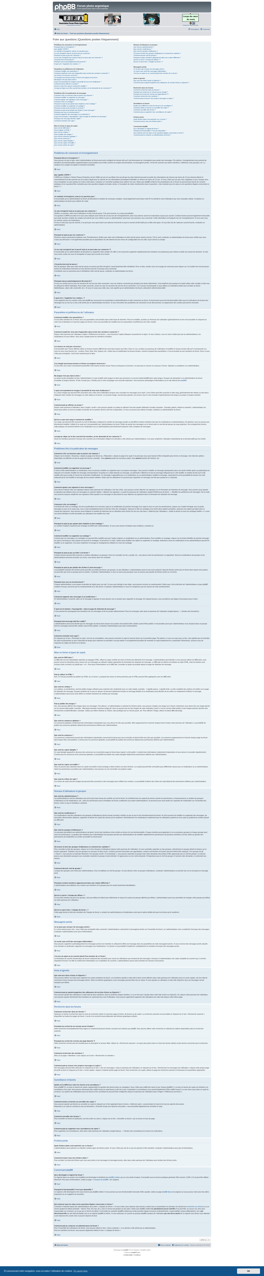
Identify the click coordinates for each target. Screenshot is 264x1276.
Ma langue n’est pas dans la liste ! (65, 79)
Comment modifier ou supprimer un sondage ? (69, 106)
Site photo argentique (151, 25)
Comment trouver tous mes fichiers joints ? (148, 121)
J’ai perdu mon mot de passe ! (64, 59)
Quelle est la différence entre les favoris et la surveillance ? (153, 105)
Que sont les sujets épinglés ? (64, 141)
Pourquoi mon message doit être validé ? (67, 118)
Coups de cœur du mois (190, 25)
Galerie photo (112, 25)
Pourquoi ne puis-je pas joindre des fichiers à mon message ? (74, 110)
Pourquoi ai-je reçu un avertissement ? (67, 112)
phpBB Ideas (167, 1192)
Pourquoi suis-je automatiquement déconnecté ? (70, 62)
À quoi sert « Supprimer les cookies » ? (67, 64)
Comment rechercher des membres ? (146, 96)
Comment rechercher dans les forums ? (147, 90)
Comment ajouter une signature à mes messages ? (71, 99)
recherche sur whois (194, 1207)
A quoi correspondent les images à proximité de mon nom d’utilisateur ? (77, 82)
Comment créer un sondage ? (64, 102)
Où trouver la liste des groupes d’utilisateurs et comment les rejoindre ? (157, 53)
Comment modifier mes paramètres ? (66, 71)
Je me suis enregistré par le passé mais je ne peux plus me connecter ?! (78, 57)
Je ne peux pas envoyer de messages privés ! (149, 69)
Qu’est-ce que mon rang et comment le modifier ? (70, 86)
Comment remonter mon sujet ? (64, 121)
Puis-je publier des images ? (63, 134)
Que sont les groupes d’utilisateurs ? (146, 51)
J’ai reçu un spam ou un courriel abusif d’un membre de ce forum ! (156, 73)
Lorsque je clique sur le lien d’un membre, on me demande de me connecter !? (83, 88)
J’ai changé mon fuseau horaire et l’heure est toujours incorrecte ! (76, 77)
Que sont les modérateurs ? (143, 49)
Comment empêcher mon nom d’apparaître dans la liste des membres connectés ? (81, 73)
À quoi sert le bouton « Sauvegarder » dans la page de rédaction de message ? (80, 116)
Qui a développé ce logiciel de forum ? (146, 128)
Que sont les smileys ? (61, 132)
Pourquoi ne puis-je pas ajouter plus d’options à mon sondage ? (75, 104)
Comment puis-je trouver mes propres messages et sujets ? (154, 98)
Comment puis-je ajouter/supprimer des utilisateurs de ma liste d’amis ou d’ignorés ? (161, 82)
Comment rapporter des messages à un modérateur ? (72, 114)
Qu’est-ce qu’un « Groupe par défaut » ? (147, 59)
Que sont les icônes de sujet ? (64, 145)
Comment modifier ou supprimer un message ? (69, 97)
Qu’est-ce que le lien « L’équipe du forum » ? (148, 62)
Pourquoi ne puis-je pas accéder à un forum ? (69, 108)
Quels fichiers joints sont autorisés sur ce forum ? (150, 119)
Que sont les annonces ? (62, 138)
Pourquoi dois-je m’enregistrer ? (64, 47)
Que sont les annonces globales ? (65, 136)
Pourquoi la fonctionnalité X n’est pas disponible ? (150, 131)
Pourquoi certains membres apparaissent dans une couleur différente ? (157, 57)
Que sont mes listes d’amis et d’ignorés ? (147, 80)
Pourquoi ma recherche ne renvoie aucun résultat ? (151, 92)
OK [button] (248, 1271)
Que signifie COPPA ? (61, 49)
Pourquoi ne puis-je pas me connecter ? (67, 55)
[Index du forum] (65, 6)
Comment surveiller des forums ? (145, 110)
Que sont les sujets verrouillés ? (65, 143)
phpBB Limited (114, 1177)
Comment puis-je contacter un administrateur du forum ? (152, 135)
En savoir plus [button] (80, 1271)
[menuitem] (57, 29)
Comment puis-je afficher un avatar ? (66, 84)
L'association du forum (74, 25)
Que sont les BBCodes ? (62, 128)
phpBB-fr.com (135, 1252)
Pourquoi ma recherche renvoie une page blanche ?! (151, 94)
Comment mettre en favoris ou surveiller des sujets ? (151, 108)
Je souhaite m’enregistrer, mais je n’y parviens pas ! (71, 51)
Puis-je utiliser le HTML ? (62, 130)
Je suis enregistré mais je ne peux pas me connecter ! (72, 53)
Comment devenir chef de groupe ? (145, 55)
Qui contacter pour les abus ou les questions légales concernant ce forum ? (159, 133)
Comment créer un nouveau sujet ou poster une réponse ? (73, 95)
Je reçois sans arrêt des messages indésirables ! (150, 71)
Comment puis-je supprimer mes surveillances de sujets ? (153, 112)
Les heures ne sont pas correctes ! (66, 75)
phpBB (182, 380)
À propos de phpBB (101, 1180)
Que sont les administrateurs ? (144, 47)
